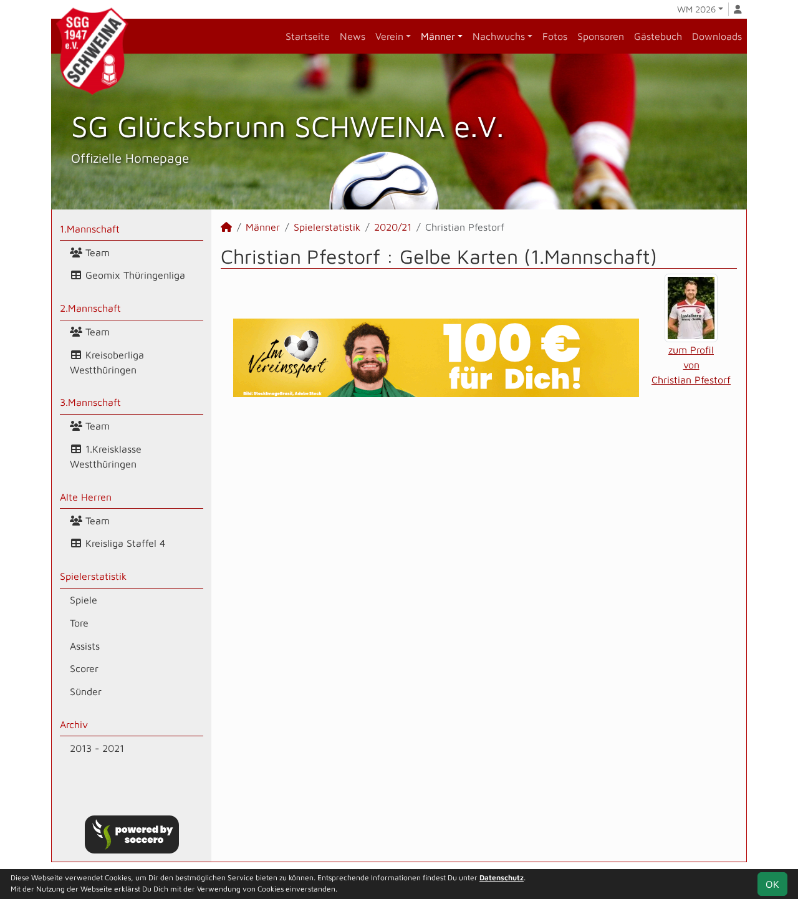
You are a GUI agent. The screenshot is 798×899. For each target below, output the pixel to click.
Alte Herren (86, 496)
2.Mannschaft (90, 308)
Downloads (717, 36)
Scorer (84, 668)
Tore (79, 622)
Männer (438, 36)
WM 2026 (696, 9)
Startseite (308, 36)
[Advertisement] (479, 514)
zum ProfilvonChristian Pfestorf (691, 364)
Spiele (83, 599)
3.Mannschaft (90, 402)
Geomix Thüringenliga (133, 275)
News (352, 36)
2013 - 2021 (97, 748)
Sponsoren (600, 36)
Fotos (554, 36)
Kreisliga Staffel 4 (123, 543)
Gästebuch (658, 36)
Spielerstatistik (93, 576)
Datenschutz (501, 877)
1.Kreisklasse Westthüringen (106, 456)
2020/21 (392, 227)
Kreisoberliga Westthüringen (107, 362)
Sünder (86, 691)
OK (772, 884)
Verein (389, 36)
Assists (85, 645)
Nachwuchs (499, 36)
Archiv (74, 724)
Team (96, 252)
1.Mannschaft (90, 228)
